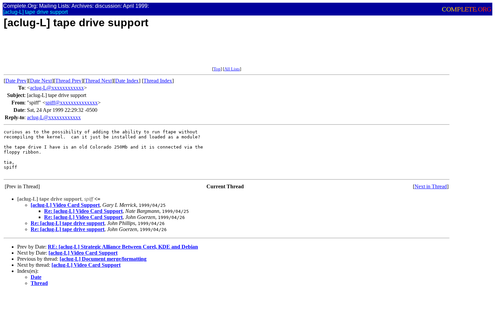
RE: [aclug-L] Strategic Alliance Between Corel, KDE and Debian (123, 247)
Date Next (41, 81)
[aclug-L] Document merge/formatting (103, 259)
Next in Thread (431, 186)
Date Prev (16, 81)
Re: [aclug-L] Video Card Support (83, 211)
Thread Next (98, 81)
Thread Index (157, 81)
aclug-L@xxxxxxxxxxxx (57, 88)
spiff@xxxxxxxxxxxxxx (71, 102)
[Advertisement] (126, 51)
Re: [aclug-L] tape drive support (67, 223)
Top (217, 68)
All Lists (232, 68)
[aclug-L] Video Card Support (65, 205)
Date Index (127, 81)
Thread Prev (68, 81)
